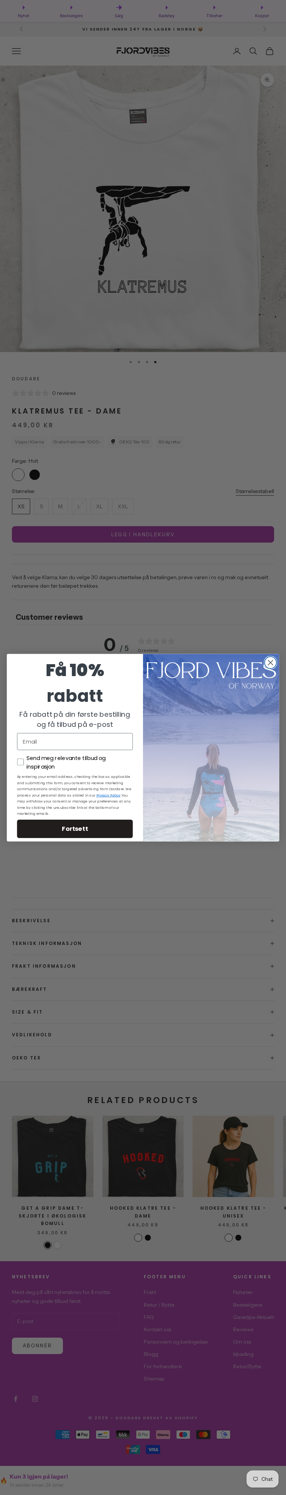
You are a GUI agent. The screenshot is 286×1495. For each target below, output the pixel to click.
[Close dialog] (270, 662)
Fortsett (75, 828)
